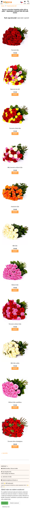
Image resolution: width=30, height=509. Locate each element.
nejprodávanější (12, 18)
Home (2, 6)
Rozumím (4, 503)
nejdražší (26, 18)
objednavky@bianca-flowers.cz (10, 480)
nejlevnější (20, 18)
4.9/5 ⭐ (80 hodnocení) (7, 483)
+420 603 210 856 (6, 476)
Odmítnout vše (5, 506)
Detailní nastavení (14, 503)
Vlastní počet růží (11, 6)
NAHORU (5, 453)
